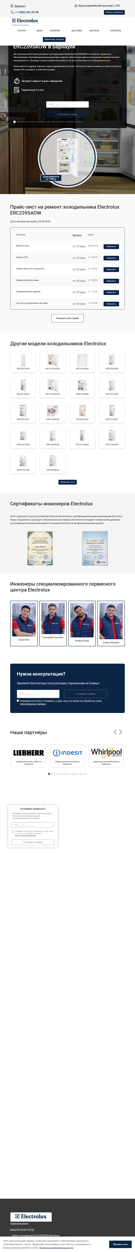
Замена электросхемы (27, 280)
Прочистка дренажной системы (32, 303)
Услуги (21, 31)
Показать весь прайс (67, 318)
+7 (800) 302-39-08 (26, 12)
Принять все (120, 1244)
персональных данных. (93, 122)
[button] (115, 732)
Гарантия (55, 31)
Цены (39, 31)
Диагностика (22, 245)
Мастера (94, 31)
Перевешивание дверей (28, 291)
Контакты (116, 31)
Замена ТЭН (22, 257)
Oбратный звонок (54, 39)
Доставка (76, 31)
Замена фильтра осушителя (30, 268)
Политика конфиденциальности (56, 1247)
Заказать (111, 246)
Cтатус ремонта (114, 12)
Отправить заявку (67, 114)
